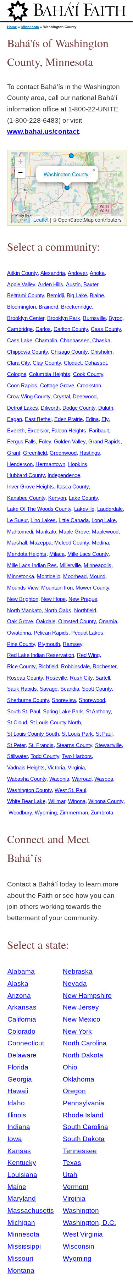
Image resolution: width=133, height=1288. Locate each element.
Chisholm (101, 352)
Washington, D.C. (89, 1222)
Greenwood (63, 453)
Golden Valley (69, 441)
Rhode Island (83, 1115)
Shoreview (64, 700)
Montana (20, 1270)
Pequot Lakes (87, 633)
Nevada (75, 983)
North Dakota (83, 1055)
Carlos (43, 329)
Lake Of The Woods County (39, 509)
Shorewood (92, 700)
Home (12, 27)
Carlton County (71, 329)
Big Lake (77, 295)
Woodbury (20, 812)
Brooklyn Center (25, 318)
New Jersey (81, 1007)
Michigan (21, 1222)
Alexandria (52, 273)
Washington (81, 1210)
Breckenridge (76, 307)
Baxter (90, 284)
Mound (97, 576)
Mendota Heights (26, 554)
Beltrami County (25, 295)
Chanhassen (74, 340)
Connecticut (25, 1043)
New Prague (82, 599)
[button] (71, 155)
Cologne (16, 374)
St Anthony (98, 711)
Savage (48, 689)
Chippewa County (27, 352)
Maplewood (105, 532)
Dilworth (50, 408)
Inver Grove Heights (30, 486)
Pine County (21, 644)
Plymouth (49, 644)
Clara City (18, 363)
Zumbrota (102, 812)
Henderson (20, 464)
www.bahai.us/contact (43, 131)
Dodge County (78, 408)
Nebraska (78, 971)
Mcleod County (71, 543)
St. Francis (41, 745)
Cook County (88, 374)
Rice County (21, 666)
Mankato (46, 532)
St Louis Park (77, 734)
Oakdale (45, 621)
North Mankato (24, 610)
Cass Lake (19, 340)
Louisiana (22, 1174)
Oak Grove (20, 621)
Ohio (70, 1067)
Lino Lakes (43, 520)
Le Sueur (17, 520)
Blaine (97, 295)
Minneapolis (97, 565)
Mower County (92, 588)
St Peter (16, 745)
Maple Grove (74, 532)
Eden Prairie (68, 419)
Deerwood (84, 396)
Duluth (105, 408)
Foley (45, 441)
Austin (73, 284)
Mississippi (24, 1246)
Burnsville (94, 318)
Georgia (19, 1079)
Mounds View (22, 588)
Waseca (103, 779)
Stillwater (17, 756)
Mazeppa (40, 543)
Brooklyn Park (63, 318)
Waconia (59, 779)
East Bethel (38, 419)
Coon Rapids (22, 385)
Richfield (48, 666)
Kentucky (21, 1162)
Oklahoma (78, 1079)
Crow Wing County (28, 396)
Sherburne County (28, 700)
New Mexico (81, 1019)
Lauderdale (110, 509)
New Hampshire (87, 995)
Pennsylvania (83, 1103)
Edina (92, 419)
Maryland (21, 1198)
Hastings (89, 453)
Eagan (14, 419)
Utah (70, 1174)
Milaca (57, 554)
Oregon (74, 1091)
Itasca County (73, 486)
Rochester (104, 666)
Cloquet (73, 363)
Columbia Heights (49, 374)
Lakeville (84, 509)
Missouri (20, 1258)
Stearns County (74, 745)
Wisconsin (78, 1246)
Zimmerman (74, 812)
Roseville (56, 678)
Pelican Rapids (51, 633)
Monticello (48, 576)
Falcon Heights (68, 430)
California (21, 1019)
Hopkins (77, 464)
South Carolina (85, 1127)
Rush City (81, 678)
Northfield (85, 610)
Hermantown (50, 464)
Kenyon (57, 498)
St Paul (104, 734)
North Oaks (57, 610)
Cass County (106, 329)
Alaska (17, 983)
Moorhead (75, 576)
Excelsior (38, 430)
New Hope (53, 599)
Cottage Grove (57, 385)
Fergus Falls (21, 441)
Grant (13, 453)
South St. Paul (23, 711)
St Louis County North (55, 722)
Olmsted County (77, 621)
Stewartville (108, 745)
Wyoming (46, 812)
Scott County (97, 689)
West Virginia (83, 1234)
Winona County (105, 801)
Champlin (46, 340)
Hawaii (17, 1091)
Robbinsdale (75, 666)
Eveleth (15, 430)
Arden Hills (50, 284)
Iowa (14, 1139)
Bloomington (21, 307)
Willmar (56, 801)
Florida (17, 1067)
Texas (72, 1162)
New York (77, 1031)
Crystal (61, 396)
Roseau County (25, 678)
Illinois (16, 1115)
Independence (64, 475)
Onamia (108, 621)
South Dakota (84, 1139)
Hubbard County (26, 475)
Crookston (89, 385)
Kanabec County (26, 498)
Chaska (101, 340)
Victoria (56, 767)
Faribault (99, 430)
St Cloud (17, 722)
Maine (16, 1186)
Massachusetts (30, 1210)
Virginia (76, 767)
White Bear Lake (26, 801)
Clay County (47, 363)
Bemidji (55, 295)
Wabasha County (26, 779)
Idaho (16, 1103)
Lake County (83, 498)
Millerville (70, 565)
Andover (77, 273)
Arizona (19, 995)
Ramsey (72, 644)
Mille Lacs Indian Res (32, 565)
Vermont (75, 1186)
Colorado (21, 1031)
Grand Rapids (104, 441)
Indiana (18, 1127)
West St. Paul (70, 790)
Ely (105, 419)
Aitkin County (22, 273)
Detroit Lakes (22, 408)
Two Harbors (77, 756)
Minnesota (30, 27)
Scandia (69, 689)
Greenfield (35, 453)
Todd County (45, 756)
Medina (100, 543)
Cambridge (20, 329)
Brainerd (48, 307)
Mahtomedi (20, 532)
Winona (76, 801)
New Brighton (22, 599)
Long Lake (104, 520)
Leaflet (40, 219)
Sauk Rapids (22, 689)
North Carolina (85, 1043)
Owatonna (19, 633)
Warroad (82, 779)
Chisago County (69, 352)
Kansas (19, 1151)
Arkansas (22, 1007)
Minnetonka (20, 576)
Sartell (102, 678)
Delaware (22, 1055)
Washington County (66, 174)
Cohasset (95, 363)
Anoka (97, 273)
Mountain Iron (57, 588)
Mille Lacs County (88, 554)
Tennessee (80, 1151)
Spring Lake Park (63, 711)
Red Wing (88, 655)
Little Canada (74, 520)
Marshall (17, 543)
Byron (115, 318)
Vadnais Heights (26, 767)
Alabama (21, 971)
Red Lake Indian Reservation (40, 655)
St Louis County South (33, 734)
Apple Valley (21, 284)
